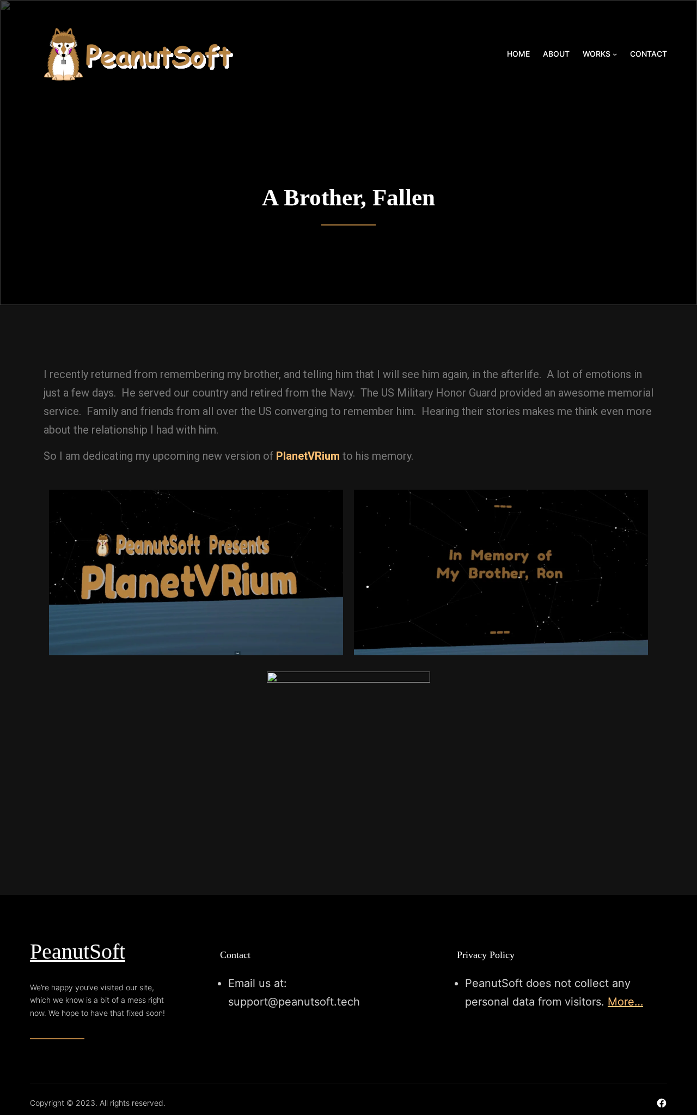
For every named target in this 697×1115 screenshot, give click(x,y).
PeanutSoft (77, 951)
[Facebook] (661, 1103)
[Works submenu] (615, 54)
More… (625, 1001)
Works (596, 53)
